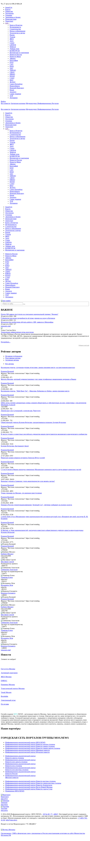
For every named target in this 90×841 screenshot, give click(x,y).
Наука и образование (17, 31)
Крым (12, 90)
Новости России (16, 54)
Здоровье (8, 15)
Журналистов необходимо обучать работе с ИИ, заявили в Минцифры (27, 322)
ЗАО (11, 68)
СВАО (12, 72)
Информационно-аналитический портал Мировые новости (27, 750)
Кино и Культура (16, 25)
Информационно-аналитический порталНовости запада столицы (20, 757)
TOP (11, 96)
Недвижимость (15, 27)
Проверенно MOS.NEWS (14, 791)
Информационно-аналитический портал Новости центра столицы (30, 744)
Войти (3, 101)
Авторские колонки (18, 103)
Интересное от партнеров (19, 53)
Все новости (5, 103)
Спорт (12, 43)
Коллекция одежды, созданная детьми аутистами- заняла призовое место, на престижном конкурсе (38, 367)
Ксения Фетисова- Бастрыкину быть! (15, 446)
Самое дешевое (15, 94)
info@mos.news (11, 820)
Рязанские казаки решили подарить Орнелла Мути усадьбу (23, 458)
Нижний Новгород (17, 88)
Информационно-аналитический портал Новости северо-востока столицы (33, 783)
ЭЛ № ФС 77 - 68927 (50, 814)
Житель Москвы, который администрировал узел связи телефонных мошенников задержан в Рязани (38, 379)
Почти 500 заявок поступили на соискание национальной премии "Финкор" (29, 314)
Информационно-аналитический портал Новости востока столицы (30, 781)
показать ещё (6, 326)
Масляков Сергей (7, 562)
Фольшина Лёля (7, 585)
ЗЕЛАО (12, 82)
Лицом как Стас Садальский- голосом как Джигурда (20, 411)
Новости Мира (15, 56)
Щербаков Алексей (8, 405)
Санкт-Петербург (16, 84)
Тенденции (9, 13)
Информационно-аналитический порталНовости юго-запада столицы (20, 761)
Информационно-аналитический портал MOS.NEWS (25, 742)
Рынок (12, 35)
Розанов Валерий (7, 371)
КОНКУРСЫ (15, 51)
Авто (12, 41)
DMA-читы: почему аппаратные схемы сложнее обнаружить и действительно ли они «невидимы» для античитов (43, 403)
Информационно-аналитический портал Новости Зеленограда (28, 785)
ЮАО (12, 66)
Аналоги (13, 92)
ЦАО (12, 62)
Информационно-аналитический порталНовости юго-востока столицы (20, 769)
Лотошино (14, 98)
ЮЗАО (12, 76)
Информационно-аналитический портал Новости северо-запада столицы (32, 748)
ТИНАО (13, 70)
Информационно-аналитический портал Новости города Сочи (28, 789)
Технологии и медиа (17, 33)
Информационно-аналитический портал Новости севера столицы (30, 746)
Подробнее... (5, 342)
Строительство (15, 29)
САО (11, 64)
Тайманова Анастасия (9, 569)
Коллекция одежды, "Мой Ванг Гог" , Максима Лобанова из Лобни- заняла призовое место (35, 391)
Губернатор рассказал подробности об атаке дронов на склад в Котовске (28, 318)
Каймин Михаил (7, 554)
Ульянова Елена (7, 577)
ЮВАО (12, 74)
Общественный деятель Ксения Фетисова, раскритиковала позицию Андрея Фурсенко (33, 422)
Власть (7, 9)
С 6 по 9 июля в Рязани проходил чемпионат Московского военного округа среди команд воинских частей (41, 469)
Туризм (12, 37)
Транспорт (9, 21)
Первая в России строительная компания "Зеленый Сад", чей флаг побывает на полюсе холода (36, 505)
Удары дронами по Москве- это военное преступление (21, 493)
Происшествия (10, 19)
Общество (9, 11)
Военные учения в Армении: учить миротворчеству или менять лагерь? (28, 481)
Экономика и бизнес (13, 17)
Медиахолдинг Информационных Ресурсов (42, 103)
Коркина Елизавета (8, 593)
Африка (12, 58)
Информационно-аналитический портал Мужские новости (27, 752)
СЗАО (12, 78)
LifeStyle (13, 45)
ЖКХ (12, 39)
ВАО (11, 80)
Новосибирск (15, 86)
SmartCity (8, 7)
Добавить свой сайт (83, 345)
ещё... (7, 23)
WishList (13, 47)
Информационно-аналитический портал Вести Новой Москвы (28, 787)
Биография (14, 60)
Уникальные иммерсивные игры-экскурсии (17, 332)
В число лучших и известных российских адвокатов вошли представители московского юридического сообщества (44, 434)
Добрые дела (14, 49)
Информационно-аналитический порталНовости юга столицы (20, 765)
